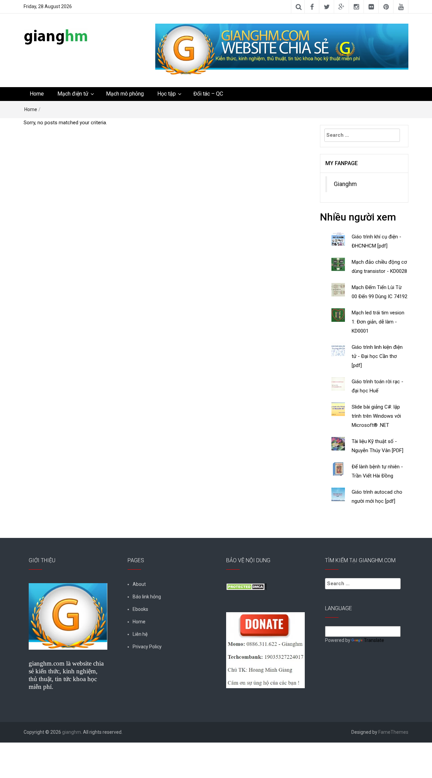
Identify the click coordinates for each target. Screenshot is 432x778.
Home (37, 93)
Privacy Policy (147, 646)
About (139, 584)
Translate (374, 640)
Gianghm (345, 184)
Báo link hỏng (147, 596)
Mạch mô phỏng (125, 93)
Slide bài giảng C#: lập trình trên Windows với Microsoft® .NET (376, 416)
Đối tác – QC (208, 93)
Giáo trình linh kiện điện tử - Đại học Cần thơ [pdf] (377, 356)
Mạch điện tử (72, 93)
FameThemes (393, 732)
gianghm (71, 732)
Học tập (166, 93)
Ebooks (140, 609)
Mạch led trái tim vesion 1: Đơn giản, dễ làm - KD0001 (378, 322)
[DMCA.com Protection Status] (246, 586)
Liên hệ (140, 634)
